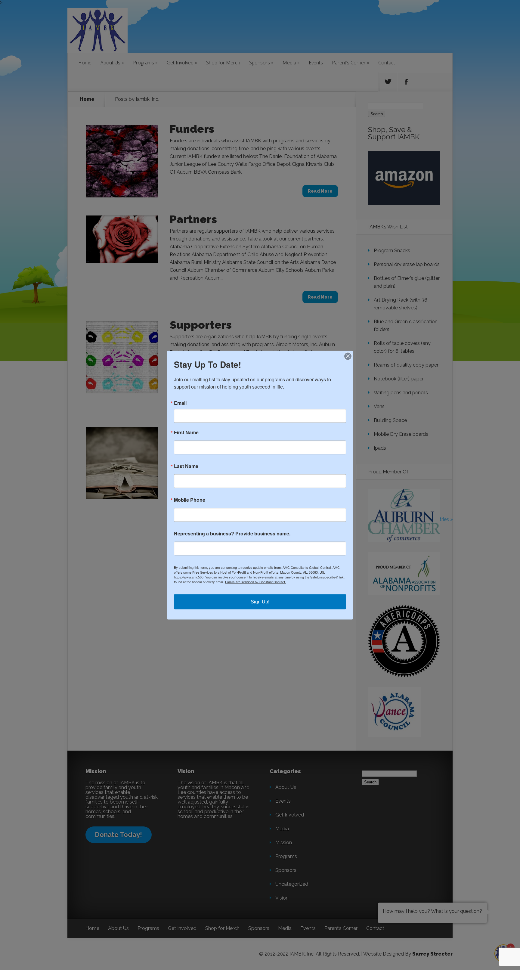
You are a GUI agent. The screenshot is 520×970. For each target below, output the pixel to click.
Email (180, 402)
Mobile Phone (189, 499)
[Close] (347, 356)
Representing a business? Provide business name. (232, 533)
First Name (186, 432)
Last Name (186, 465)
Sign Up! (260, 601)
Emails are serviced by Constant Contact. (255, 581)
